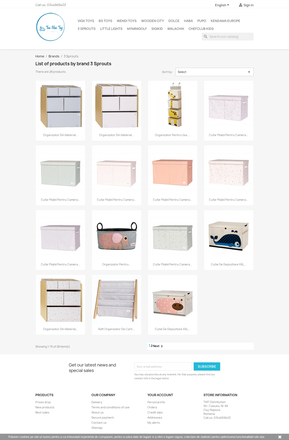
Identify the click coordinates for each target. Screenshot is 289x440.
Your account (160, 395)
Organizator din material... (60, 135)
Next (158, 346)
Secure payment (102, 417)
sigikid (157, 29)
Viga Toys (86, 21)
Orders (152, 407)
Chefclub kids (201, 29)
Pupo (201, 21)
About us (97, 412)
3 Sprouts (87, 29)
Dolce (173, 21)
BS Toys (105, 21)
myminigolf (137, 29)
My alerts (153, 422)
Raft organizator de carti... (116, 329)
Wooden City (152, 21)
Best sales (42, 412)
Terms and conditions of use (110, 407)
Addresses (154, 417)
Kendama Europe (225, 21)
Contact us (99, 422)
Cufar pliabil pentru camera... (228, 135)
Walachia (175, 29)
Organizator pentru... (116, 264)
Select (215, 72)
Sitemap (96, 428)
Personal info (156, 402)
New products (44, 407)
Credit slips (155, 412)
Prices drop (43, 402)
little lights (111, 29)
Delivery (96, 402)
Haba (188, 21)
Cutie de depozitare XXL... (228, 264)
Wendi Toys (127, 21)
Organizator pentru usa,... (172, 135)
